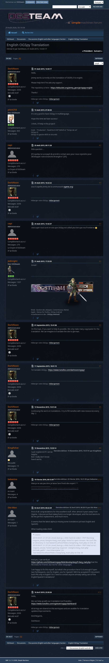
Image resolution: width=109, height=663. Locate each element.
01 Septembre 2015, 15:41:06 (45, 325)
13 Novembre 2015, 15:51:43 (45, 407)
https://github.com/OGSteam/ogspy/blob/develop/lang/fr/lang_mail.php (61, 562)
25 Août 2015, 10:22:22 (43, 183)
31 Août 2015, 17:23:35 (43, 261)
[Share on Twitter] (37, 103)
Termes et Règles (89, 660)
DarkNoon (13, 68)
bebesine (12, 479)
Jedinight (12, 261)
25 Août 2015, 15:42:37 (43, 224)
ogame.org (68, 186)
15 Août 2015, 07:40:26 (43, 110)
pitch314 (12, 109)
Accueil (14, 33)
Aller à (63, 648)
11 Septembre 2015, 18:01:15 (45, 366)
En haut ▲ (100, 660)
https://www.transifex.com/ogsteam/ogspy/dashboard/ (54, 603)
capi (10, 145)
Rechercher (29, 33)
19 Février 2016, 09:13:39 (44, 479)
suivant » (98, 51)
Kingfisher (13, 447)
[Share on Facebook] (33, 103)
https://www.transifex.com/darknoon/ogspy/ (66, 370)
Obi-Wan (12, 507)
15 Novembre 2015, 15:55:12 (45, 448)
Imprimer (98, 58)
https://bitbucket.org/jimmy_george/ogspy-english (71, 88)
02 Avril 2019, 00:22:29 (43, 508)
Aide (79, 660)
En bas (8, 58)
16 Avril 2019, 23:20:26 (43, 592)
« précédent (87, 51)
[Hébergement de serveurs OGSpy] (9, 96)
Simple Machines (23, 660)
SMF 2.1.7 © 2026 (11, 660)
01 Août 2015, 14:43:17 (43, 69)
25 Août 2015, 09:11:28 (43, 145)
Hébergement (54, 99)
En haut (9, 637)
